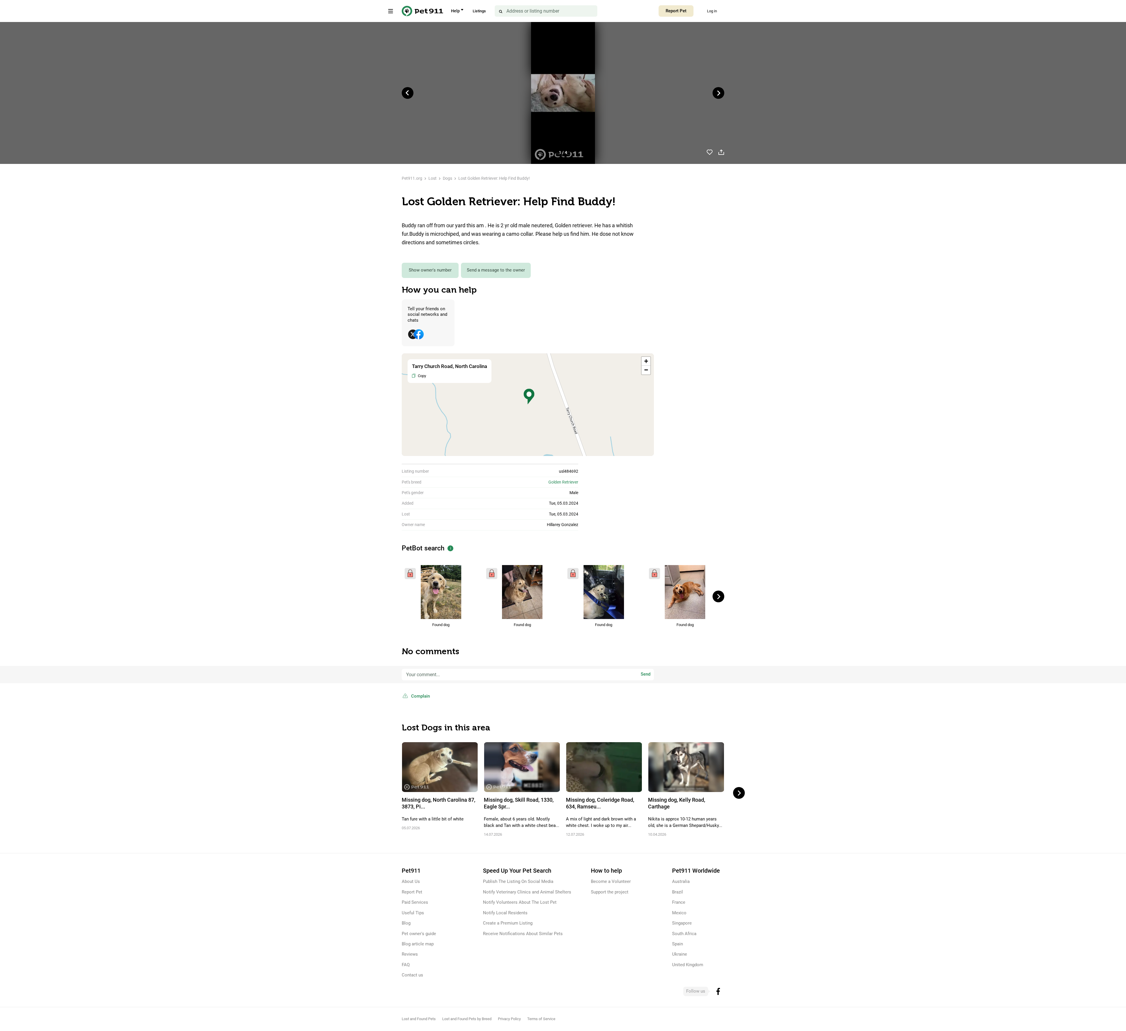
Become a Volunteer (611, 881)
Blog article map (418, 944)
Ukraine (679, 954)
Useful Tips (413, 912)
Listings (479, 11)
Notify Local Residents (505, 912)
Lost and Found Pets (419, 1019)
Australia (681, 881)
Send (645, 674)
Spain (677, 944)
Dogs (447, 178)
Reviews (410, 954)
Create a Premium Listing (508, 923)
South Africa (684, 933)
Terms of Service (541, 1019)
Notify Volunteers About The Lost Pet (520, 902)
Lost (432, 178)
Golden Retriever (563, 482)
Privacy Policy (509, 1019)
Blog (406, 923)
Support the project (609, 892)
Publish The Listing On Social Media (518, 881)
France (678, 902)
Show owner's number (430, 270)
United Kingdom (687, 964)
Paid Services (415, 902)
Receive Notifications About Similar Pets (523, 933)
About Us (411, 881)
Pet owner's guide (419, 933)
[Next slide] (718, 93)
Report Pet (676, 10)
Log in (712, 11)
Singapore (682, 923)
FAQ (406, 964)
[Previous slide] (407, 93)
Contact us (412, 975)
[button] (529, 397)
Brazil (677, 892)
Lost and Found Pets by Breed (466, 1019)
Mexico (679, 912)
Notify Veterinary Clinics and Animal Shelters (527, 892)
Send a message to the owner (496, 270)
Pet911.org (412, 178)
